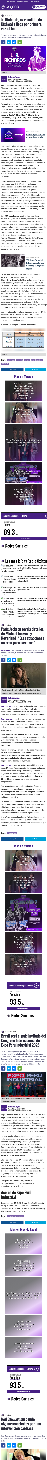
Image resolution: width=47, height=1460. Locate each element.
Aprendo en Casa (11, 1)
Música (9, 15)
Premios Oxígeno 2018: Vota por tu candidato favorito (35, 136)
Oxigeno (27, 360)
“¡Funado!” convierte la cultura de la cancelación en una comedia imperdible (23, 1347)
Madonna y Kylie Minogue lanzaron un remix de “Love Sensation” (23, 1244)
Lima (32, 360)
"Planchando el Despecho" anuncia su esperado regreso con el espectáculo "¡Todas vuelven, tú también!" (23, 1266)
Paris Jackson (6, 650)
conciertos (5, 363)
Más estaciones (35, 1)
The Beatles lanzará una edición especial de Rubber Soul (23, 964)
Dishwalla (20, 360)
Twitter (36, 369)
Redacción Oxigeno (14, 77)
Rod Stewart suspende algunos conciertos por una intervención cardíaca (23, 413)
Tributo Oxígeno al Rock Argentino (23, 472)
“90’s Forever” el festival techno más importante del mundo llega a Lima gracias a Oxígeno (35, 264)
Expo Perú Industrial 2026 (15, 1216)
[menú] (3, 7)
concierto (39, 360)
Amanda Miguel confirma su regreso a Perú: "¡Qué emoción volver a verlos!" (23, 1325)
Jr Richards (11, 360)
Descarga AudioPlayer (22, 1)
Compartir (13, 369)
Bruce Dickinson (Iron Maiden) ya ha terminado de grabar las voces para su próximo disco (23, 494)
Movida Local (12, 1032)
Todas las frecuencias (25, 539)
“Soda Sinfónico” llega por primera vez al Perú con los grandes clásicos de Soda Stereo (23, 442)
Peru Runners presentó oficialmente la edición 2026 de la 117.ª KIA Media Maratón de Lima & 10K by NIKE (23, 1295)
